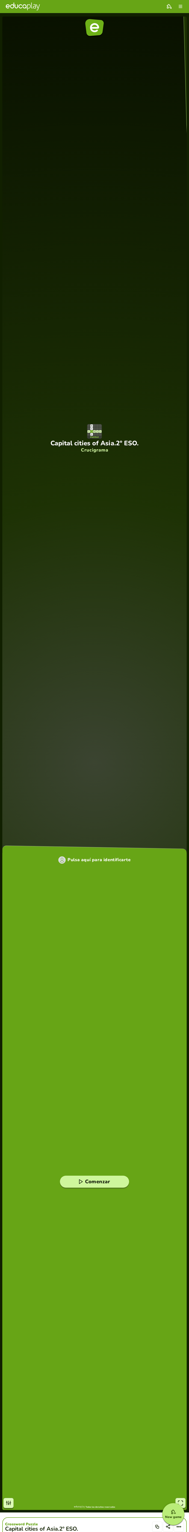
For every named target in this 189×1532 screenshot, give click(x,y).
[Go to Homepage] (23, 6)
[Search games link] (169, 6)
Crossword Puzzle (21, 1524)
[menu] (180, 6)
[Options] (179, 1527)
